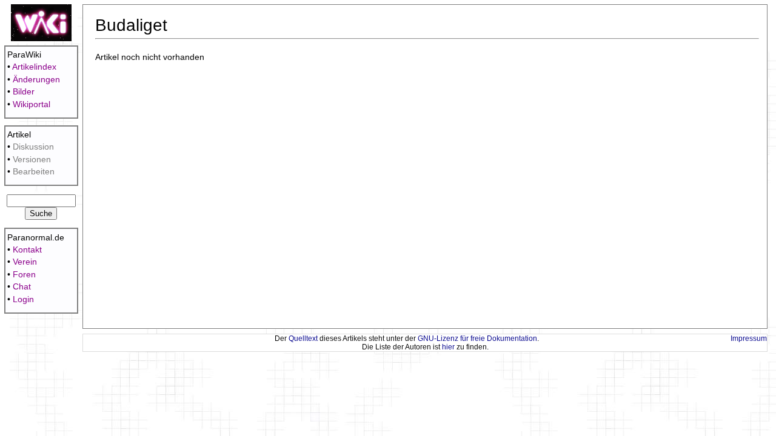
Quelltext (303, 338)
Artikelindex (34, 66)
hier (448, 347)
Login (23, 299)
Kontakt (27, 249)
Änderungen (36, 79)
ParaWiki (24, 54)
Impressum (749, 338)
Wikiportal (31, 104)
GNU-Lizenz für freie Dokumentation (477, 338)
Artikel (19, 134)
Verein (25, 261)
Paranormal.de (35, 237)
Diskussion (33, 146)
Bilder (24, 91)
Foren (24, 274)
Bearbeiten (34, 171)
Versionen (32, 159)
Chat (22, 286)
